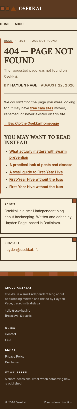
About (20, 24)
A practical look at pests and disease (40, 165)
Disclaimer (12, 362)
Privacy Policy (14, 356)
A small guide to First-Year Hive (36, 172)
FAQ (8, 340)
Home (5, 24)
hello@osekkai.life (17, 310)
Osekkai (30, 8)
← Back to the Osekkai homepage (31, 123)
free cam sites (41, 108)
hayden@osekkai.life (22, 250)
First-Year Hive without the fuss (36, 179)
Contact (10, 334)
